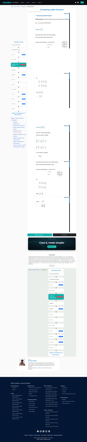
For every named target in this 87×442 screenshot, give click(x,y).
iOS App (13, 389)
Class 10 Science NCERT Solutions (51, 426)
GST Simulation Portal (33, 395)
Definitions (15, 122)
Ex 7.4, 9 (55, 336)
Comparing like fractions (16, 49)
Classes (22, 2)
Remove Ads (64, 234)
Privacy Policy (44, 435)
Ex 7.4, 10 (18, 103)
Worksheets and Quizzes (33, 391)
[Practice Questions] (78, 2)
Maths (28, 2)
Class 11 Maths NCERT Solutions (51, 404)
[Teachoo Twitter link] (44, 431)
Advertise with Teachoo (58, 435)
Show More (52, 265)
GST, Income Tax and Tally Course (35, 387)
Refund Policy (50, 435)
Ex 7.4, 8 (13, 108)
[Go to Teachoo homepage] (7, 2)
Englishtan (64, 399)
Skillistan (30, 393)
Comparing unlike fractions (18, 65)
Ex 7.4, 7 (18, 94)
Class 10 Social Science (33, 407)
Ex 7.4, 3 (13, 84)
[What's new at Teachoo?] (75, 2)
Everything (15, 2)
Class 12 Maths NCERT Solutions (51, 406)
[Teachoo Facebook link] (38, 431)
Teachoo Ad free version (33, 389)
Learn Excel (64, 389)
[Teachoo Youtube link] (46, 431)
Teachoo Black (38, 367)
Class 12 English (32, 411)
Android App (14, 387)
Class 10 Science (32, 403)
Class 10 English (32, 405)
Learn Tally (64, 391)
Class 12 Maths (31, 409)
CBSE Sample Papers (66, 403)
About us (26, 435)
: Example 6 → (39, 234)
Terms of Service (37, 435)
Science (33, 2)
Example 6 (51, 303)
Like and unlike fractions (54, 273)
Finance (39, 2)
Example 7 (18, 74)
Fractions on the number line (19, 125)
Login (82, 2)
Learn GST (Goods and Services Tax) (68, 393)
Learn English (64, 387)
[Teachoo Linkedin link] (49, 431)
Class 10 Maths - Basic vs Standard (68, 401)
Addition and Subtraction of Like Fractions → (18, 114)
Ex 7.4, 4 (18, 54)
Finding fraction (16, 123)
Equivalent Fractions (17, 130)
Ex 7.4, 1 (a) (14, 59)
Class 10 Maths (31, 401)
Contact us (31, 435)
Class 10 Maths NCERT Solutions (51, 402)
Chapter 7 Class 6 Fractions (15, 6)
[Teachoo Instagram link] (41, 431)
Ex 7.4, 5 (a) (14, 89)
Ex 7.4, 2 (13, 79)
